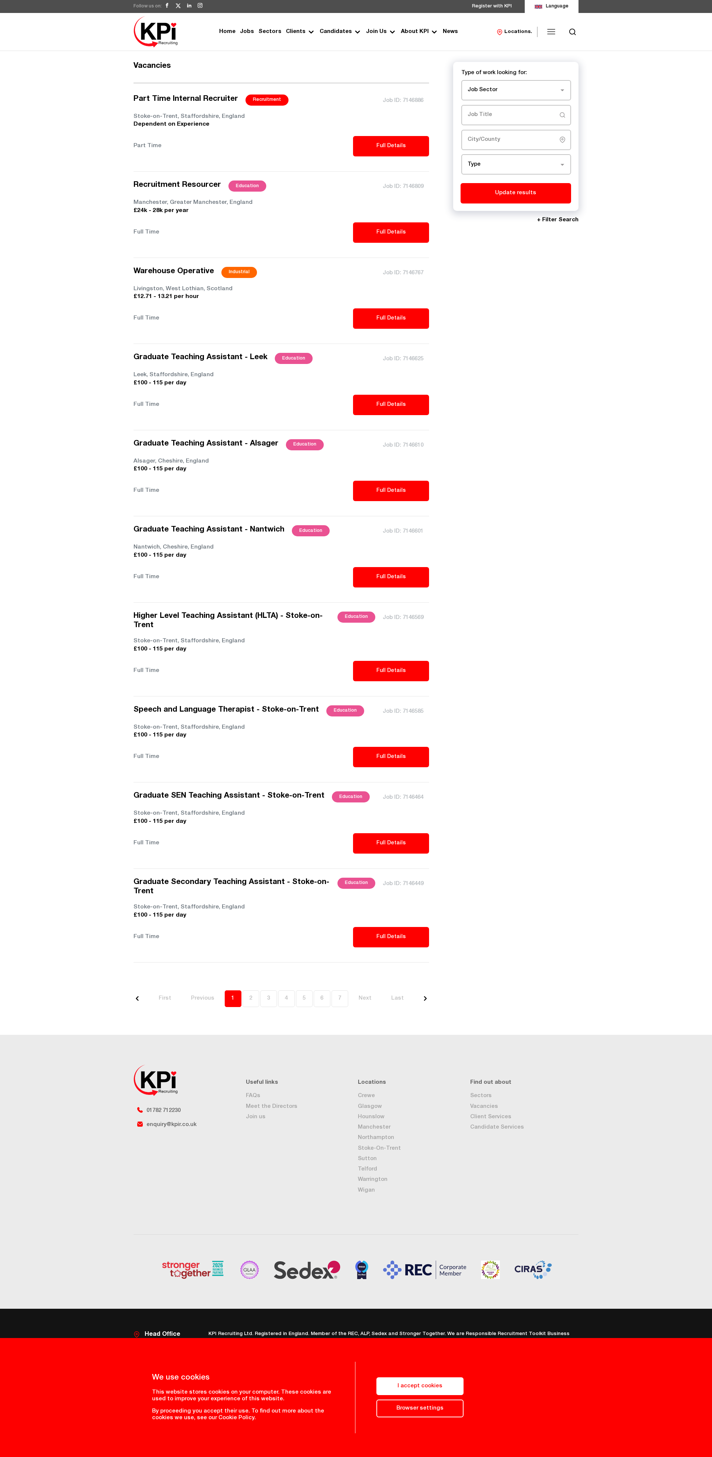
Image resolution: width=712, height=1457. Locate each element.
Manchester (374, 1127)
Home (227, 31)
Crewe (366, 1096)
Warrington (373, 1179)
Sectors (269, 31)
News (450, 31)
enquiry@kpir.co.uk (171, 1124)
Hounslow (371, 1117)
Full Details (391, 146)
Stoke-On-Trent (379, 1148)
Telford (367, 1169)
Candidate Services (497, 1127)
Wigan (366, 1190)
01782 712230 (163, 1110)
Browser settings (420, 1408)
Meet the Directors (271, 1106)
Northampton (376, 1137)
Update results (515, 193)
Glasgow (370, 1106)
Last (397, 998)
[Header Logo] (156, 31)
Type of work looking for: (494, 73)
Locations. (518, 31)
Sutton (367, 1159)
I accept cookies (420, 1386)
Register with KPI (492, 6)
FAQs (253, 1096)
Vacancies (484, 1106)
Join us (256, 1117)
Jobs (247, 31)
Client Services (490, 1117)
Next (365, 998)
